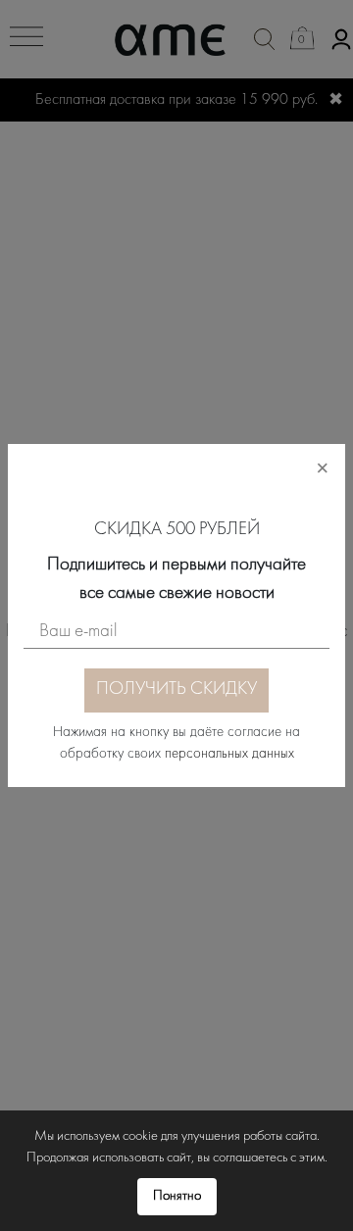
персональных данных (229, 754)
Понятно (177, 1196)
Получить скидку (176, 689)
